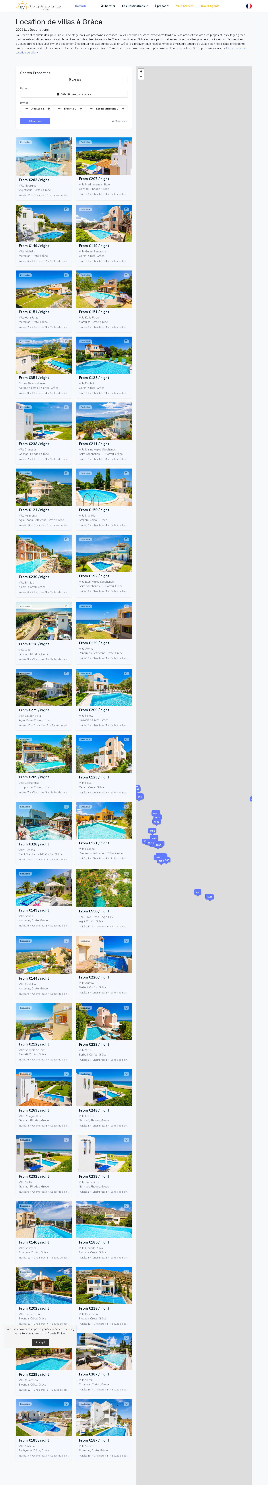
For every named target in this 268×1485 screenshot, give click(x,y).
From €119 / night (94, 245)
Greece (76, 80)
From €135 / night (94, 377)
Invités (24, 103)
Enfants (70, 108)
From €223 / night (94, 1044)
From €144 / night (34, 978)
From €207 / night (94, 178)
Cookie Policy (56, 1333)
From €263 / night (34, 179)
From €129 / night (94, 642)
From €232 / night (34, 1176)
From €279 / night (34, 710)
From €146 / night (34, 1242)
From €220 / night (94, 977)
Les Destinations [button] (133, 6)
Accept (40, 1342)
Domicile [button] (81, 6)
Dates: (24, 88)
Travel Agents (210, 6)
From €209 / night (94, 709)
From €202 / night (34, 1308)
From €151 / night (34, 311)
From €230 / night (34, 576)
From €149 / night (34, 245)
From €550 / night (94, 911)
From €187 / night (94, 1440)
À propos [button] (160, 6)
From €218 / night (94, 1308)
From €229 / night (34, 1374)
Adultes (37, 108)
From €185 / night (94, 1242)
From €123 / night (94, 777)
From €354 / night (34, 377)
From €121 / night (34, 509)
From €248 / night (94, 1110)
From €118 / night (34, 644)
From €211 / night (94, 443)
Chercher (109, 6)
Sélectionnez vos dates (75, 94)
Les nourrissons (107, 108)
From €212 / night (34, 1044)
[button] (161, 865)
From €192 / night (94, 575)
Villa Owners (184, 6)
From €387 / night (94, 1374)
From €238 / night (34, 443)
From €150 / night (94, 509)
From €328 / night (34, 844)
